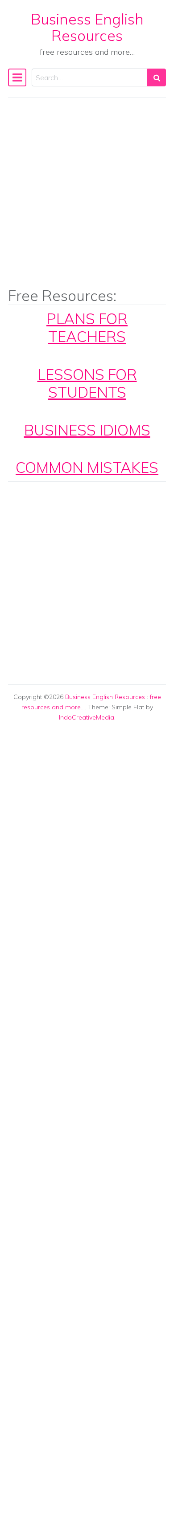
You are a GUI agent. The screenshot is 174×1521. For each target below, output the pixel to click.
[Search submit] (156, 77)
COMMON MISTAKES (87, 467)
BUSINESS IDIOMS (87, 430)
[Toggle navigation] (17, 77)
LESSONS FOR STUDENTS (87, 383)
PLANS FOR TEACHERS (87, 327)
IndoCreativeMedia (86, 717)
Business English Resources (87, 27)
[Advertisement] (87, 198)
